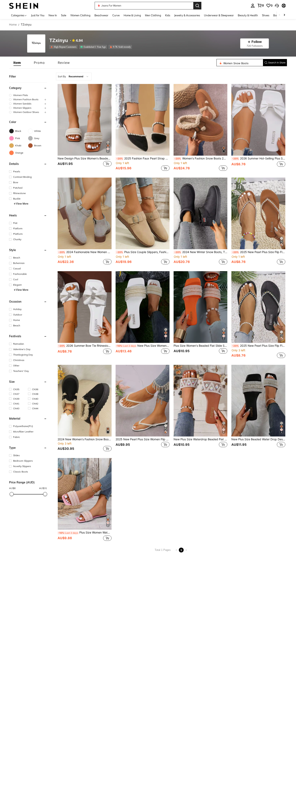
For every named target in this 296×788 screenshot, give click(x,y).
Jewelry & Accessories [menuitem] (187, 15)
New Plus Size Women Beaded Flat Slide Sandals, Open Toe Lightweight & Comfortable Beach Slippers (143, 345)
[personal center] (252, 5)
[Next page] (186, 550)
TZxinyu (58, 40)
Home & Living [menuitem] (132, 15)
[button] (276, 5)
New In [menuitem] (53, 15)
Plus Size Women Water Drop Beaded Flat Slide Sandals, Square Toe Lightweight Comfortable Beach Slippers (85, 532)
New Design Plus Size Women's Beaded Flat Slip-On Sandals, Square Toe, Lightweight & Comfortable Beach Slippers (85, 158)
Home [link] (13, 24)
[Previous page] (176, 550)
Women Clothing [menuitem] (80, 15)
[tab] (17, 62)
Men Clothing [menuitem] (153, 15)
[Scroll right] (284, 15)
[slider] (11, 494)
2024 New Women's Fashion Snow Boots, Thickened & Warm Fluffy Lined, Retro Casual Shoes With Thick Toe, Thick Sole (85, 439)
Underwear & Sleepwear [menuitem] (219, 15)
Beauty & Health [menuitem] (248, 15)
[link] (260, 5)
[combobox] (73, 76)
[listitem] (64, 47)
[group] (28, 95)
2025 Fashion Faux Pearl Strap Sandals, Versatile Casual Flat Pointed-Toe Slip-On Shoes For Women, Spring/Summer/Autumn (143, 158)
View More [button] (22, 203)
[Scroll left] (279, 15)
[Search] (197, 5)
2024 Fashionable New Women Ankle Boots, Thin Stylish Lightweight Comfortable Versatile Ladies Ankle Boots (85, 252)
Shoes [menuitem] (265, 15)
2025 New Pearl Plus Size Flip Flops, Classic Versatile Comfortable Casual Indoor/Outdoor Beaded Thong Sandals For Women (258, 252)
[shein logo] (23, 5)
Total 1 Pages (163, 549)
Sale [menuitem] (63, 15)
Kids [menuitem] (167, 15)
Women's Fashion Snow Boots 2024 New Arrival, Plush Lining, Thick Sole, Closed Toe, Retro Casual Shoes (201, 158)
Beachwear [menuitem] (101, 15)
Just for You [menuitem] (38, 15)
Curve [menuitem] (116, 15)
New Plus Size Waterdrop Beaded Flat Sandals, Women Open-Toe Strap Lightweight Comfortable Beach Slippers (201, 439)
